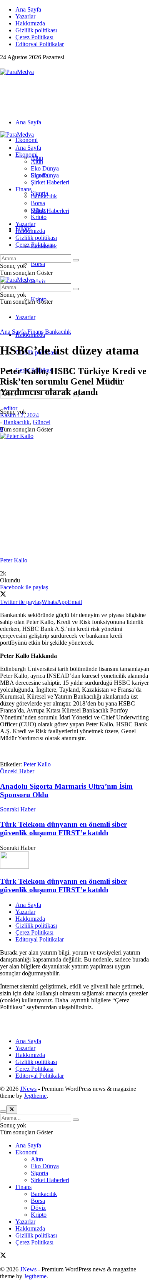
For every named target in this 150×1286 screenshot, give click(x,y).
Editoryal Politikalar (39, 44)
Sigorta (39, 175)
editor (10, 408)
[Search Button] (76, 260)
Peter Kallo (37, 764)
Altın (37, 161)
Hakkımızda (30, 23)
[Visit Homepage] (17, 72)
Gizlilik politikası (36, 30)
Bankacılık (44, 196)
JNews (28, 1088)
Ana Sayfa (28, 9)
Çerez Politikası (34, 37)
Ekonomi (26, 140)
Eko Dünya (45, 168)
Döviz (38, 281)
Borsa (38, 264)
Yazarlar (25, 16)
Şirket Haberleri (50, 210)
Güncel (41, 422)
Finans (23, 189)
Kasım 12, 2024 (19, 415)
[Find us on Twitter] (3, 65)
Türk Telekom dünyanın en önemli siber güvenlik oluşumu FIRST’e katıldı (63, 885)
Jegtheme (35, 1095)
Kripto (39, 217)
